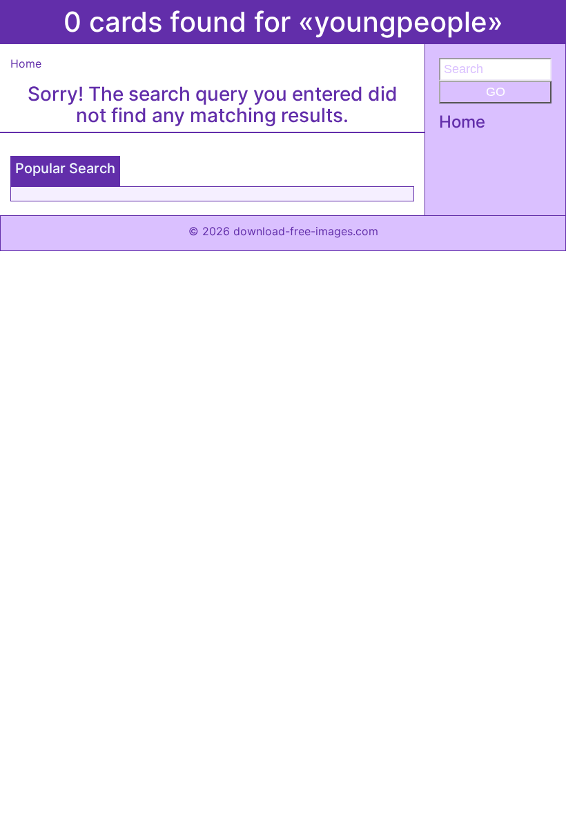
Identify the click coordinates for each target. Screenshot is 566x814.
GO (495, 92)
